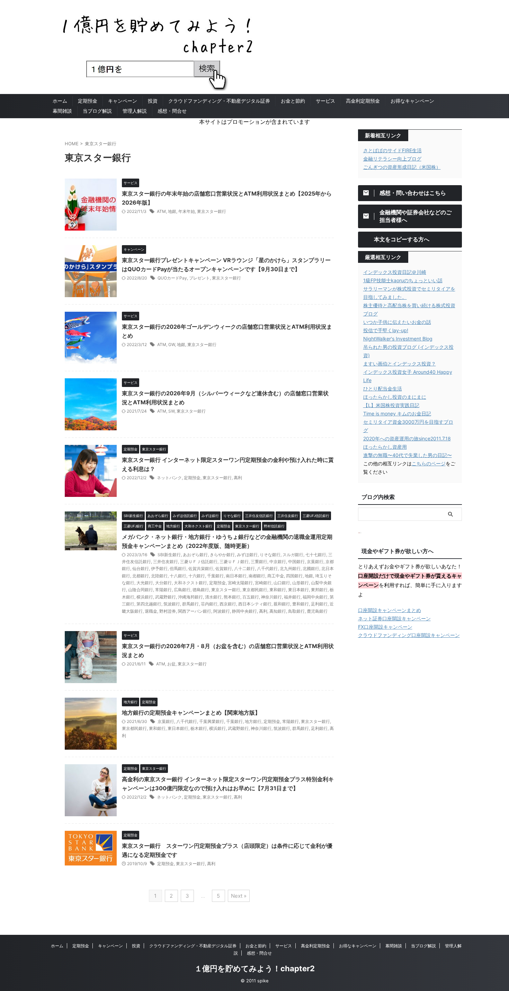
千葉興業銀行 (211, 721)
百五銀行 (250, 597)
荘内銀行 (209, 603)
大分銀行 (163, 582)
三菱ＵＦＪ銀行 (234, 561)
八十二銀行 (244, 568)
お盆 (171, 663)
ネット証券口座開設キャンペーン (394, 618)
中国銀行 (296, 561)
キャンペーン (122, 101)
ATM (161, 211)
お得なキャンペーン (412, 101)
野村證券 (167, 611)
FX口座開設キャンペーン (385, 627)
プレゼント (199, 278)
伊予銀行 (159, 568)
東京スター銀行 (211, 211)
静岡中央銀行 (244, 611)
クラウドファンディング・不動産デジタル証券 (219, 101)
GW (171, 344)
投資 (153, 101)
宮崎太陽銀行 (240, 582)
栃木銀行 (198, 728)
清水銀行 (213, 597)
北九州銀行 (290, 568)
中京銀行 (277, 561)
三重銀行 (259, 561)
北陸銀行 (159, 575)
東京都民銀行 (254, 589)
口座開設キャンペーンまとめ (389, 610)
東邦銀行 (319, 589)
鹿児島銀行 (317, 611)
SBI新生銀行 (169, 554)
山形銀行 (300, 582)
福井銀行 (292, 597)
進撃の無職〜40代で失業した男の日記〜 (407, 455)
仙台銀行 (140, 568)
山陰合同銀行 (140, 589)
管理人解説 (135, 111)
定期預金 (87, 101)
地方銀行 (253, 721)
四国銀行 (294, 575)
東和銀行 (277, 589)
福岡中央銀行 (315, 597)
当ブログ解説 (97, 111)
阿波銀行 (221, 611)
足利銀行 (319, 603)
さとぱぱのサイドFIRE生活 (392, 150)
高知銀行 (277, 611)
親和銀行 (282, 603)
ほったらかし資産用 (385, 447)
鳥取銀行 (296, 611)
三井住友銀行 (165, 561)
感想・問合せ (172, 111)
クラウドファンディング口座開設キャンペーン (409, 635)
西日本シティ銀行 (254, 603)
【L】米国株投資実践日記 (391, 405)
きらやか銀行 (222, 554)
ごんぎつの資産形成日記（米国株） (402, 167)
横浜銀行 (144, 597)
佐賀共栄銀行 (200, 568)
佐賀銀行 (223, 568)
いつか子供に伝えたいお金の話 (397, 322)
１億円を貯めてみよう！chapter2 (255, 968)
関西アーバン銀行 (194, 611)
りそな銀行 (270, 554)
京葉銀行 (315, 561)
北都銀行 (140, 575)
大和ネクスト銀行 (190, 582)
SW (171, 411)
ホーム (60, 101)
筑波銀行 (171, 603)
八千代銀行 (267, 568)
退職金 (151, 611)
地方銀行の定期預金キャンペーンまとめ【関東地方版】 (191, 712)
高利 (238, 477)
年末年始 (186, 211)
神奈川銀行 (271, 597)
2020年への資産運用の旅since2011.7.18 (407, 438)
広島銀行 (182, 589)
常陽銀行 (163, 589)
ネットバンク (169, 477)
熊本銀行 (232, 597)
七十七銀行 (315, 554)
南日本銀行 (236, 575)
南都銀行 (257, 575)
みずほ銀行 (247, 554)
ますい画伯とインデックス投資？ (399, 364)
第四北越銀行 (148, 603)
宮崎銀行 (263, 582)
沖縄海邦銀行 (190, 597)
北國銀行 (311, 568)
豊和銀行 (300, 603)
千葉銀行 (215, 575)
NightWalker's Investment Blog (397, 339)
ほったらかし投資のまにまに (394, 397)
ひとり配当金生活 (382, 388)
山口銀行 (282, 582)
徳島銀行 (201, 589)
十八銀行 (178, 575)
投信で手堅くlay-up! (385, 330)
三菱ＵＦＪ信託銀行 (198, 561)
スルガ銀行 (293, 554)
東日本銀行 (298, 589)
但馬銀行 (178, 568)
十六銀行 (196, 575)
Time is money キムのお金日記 (397, 413)
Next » (239, 896)
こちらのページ (429, 463)
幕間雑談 (62, 111)
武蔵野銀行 (165, 597)
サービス (325, 101)
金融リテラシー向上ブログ (392, 159)
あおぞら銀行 (195, 554)
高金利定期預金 (363, 101)
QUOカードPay (172, 278)
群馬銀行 (190, 603)
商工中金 (275, 575)
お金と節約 (293, 101)
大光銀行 (144, 582)
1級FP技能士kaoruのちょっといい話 (403, 280)
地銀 (172, 211)
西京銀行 (228, 603)
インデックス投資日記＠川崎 (394, 272)
